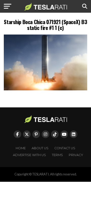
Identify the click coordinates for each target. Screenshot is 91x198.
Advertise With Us (29, 155)
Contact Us (64, 148)
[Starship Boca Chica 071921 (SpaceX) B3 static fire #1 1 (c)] (45, 89)
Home (21, 148)
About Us (40, 148)
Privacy (76, 155)
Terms (57, 155)
